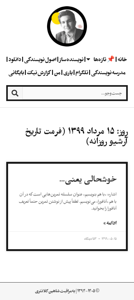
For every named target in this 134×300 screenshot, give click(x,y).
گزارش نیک (39, 72)
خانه (122, 59)
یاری (68, 72)
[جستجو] (15, 93)
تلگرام (81, 72)
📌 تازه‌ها (104, 59)
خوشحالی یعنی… (88, 179)
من (57, 72)
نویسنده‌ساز (71, 59)
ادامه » (110, 222)
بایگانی (16, 72)
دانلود (14, 59)
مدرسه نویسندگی (108, 72)
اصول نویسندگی (40, 59)
